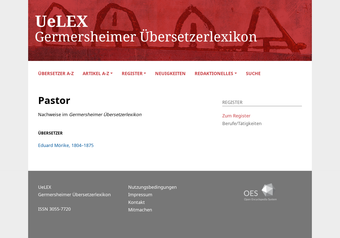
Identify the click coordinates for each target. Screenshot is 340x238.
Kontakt (136, 202)
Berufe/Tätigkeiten (242, 123)
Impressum (140, 194)
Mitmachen (140, 210)
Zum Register (236, 116)
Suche (253, 73)
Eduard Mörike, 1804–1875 (66, 145)
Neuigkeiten (170, 73)
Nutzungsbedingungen (152, 187)
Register (132, 73)
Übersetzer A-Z (56, 73)
